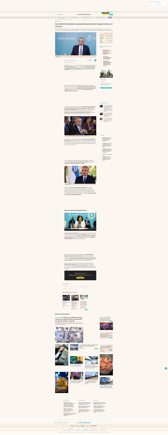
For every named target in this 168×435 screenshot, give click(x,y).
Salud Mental (78, 66)
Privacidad (90, 430)
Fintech (76, 419)
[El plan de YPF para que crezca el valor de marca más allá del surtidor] (61, 354)
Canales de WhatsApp (71, 428)
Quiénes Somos (85, 428)
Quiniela (85, 419)
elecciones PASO (91, 69)
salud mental (76, 286)
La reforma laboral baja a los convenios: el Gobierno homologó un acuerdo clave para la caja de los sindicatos (107, 63)
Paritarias (101, 419)
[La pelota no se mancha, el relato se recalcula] (66, 298)
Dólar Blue (61, 419)
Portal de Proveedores (94, 428)
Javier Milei (84, 69)
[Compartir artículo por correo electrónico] (72, 62)
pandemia (86, 286)
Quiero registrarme (80, 277)
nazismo (90, 286)
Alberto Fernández (69, 19)
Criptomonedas (67, 419)
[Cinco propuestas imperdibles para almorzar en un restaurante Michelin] (106, 364)
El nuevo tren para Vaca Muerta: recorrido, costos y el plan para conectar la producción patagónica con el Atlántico (107, 52)
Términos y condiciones (85, 430)
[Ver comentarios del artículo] (74, 62)
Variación (105, 33)
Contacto (63, 428)
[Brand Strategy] (83, 426)
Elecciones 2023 (70, 288)
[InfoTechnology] (93, 426)
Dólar (56, 419)
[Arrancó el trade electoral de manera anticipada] (76, 360)
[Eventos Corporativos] (78, 426)
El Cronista (56, 19)
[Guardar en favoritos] (95, 60)
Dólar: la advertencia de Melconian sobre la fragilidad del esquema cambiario (107, 58)
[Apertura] (73, 426)
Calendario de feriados (91, 419)
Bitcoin (72, 419)
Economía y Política (62, 19)
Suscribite (78, 428)
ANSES (111, 419)
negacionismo (65, 288)
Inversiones (106, 419)
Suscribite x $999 (105, 14)
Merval (81, 419)
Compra (111, 33)
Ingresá (111, 14)
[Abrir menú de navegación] (55, 14)
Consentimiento (95, 430)
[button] (166, 368)
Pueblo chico (103, 79)
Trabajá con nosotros (103, 428)
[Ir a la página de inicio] (59, 14)
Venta (109, 33)
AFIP (97, 419)
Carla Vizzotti (81, 286)
